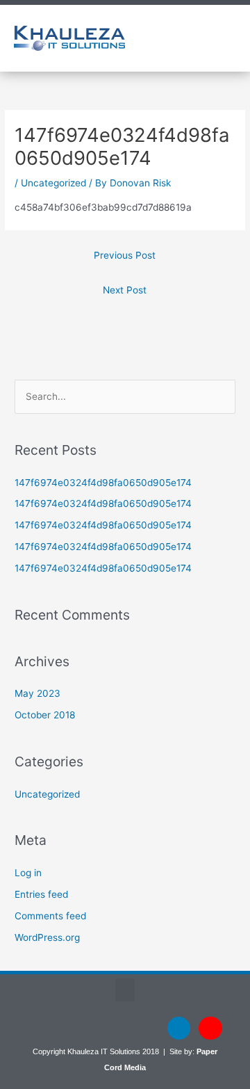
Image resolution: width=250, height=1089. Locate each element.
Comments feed (50, 915)
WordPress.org (47, 937)
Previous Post (125, 255)
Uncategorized (53, 182)
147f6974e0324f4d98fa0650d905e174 (103, 482)
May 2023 (37, 693)
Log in (28, 872)
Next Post (125, 290)
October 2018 (45, 714)
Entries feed (41, 894)
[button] (192, 38)
